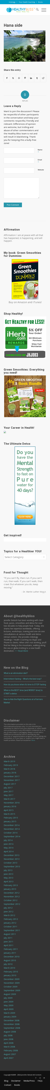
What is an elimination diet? (16, 673)
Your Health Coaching (27, 2)
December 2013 (11, 855)
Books (40, 2)
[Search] (36, 9)
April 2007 (8, 1057)
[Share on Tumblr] (37, 78)
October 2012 (10, 900)
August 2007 (10, 1054)
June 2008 (8, 1039)
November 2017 (12, 780)
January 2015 (10, 821)
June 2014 (8, 843)
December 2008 (11, 1020)
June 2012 (8, 911)
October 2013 (10, 862)
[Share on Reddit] (43, 78)
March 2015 (9, 813)
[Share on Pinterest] (25, 78)
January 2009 (10, 1016)
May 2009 (8, 1005)
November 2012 (12, 896)
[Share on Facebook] (7, 78)
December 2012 (11, 892)
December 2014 (11, 825)
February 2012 (11, 919)
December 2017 (11, 776)
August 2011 (10, 934)
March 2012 (9, 915)
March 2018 (9, 768)
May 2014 (8, 847)
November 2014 (12, 828)
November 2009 (12, 982)
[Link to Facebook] (36, 1078)
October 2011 (10, 926)
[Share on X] (13, 78)
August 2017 (10, 783)
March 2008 (9, 1046)
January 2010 (10, 975)
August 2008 (10, 1031)
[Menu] (42, 9)
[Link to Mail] (44, 1078)
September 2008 (12, 1027)
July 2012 (8, 907)
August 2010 (10, 960)
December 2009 (11, 979)
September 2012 (12, 904)
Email (40, 161)
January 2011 (10, 952)
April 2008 (8, 1042)
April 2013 (8, 881)
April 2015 (8, 810)
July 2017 (8, 787)
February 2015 (11, 817)
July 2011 (8, 937)
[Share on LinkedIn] (31, 78)
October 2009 (10, 986)
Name (40, 151)
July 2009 (8, 997)
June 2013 (8, 874)
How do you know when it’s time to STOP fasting (25, 684)
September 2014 (12, 836)
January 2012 (10, 922)
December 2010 (11, 956)
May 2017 (8, 795)
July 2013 (8, 870)
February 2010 (11, 971)
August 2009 (10, 994)
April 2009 (8, 1009)
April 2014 (8, 851)
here (33, 740)
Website (41, 170)
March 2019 (9, 761)
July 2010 (8, 964)
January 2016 (10, 806)
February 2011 (11, 949)
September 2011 (12, 930)
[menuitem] (12, 2)
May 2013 (8, 877)
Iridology (12, 2)
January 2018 (10, 772)
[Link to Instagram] (40, 1078)
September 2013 (12, 866)
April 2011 (8, 945)
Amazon (22, 302)
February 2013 (11, 885)
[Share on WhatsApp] (19, 78)
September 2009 (12, 990)
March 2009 (9, 1012)
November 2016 (12, 802)
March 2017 (9, 798)
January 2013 (10, 889)
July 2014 (8, 840)
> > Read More (21, 650)
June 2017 (8, 791)
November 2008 (12, 1024)
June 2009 (8, 1001)
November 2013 (12, 859)
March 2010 (9, 967)
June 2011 (8, 941)
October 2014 (10, 832)
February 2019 (11, 765)
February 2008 (11, 1050)
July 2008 (8, 1035)
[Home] (21, 9)
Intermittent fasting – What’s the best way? (23, 679)
